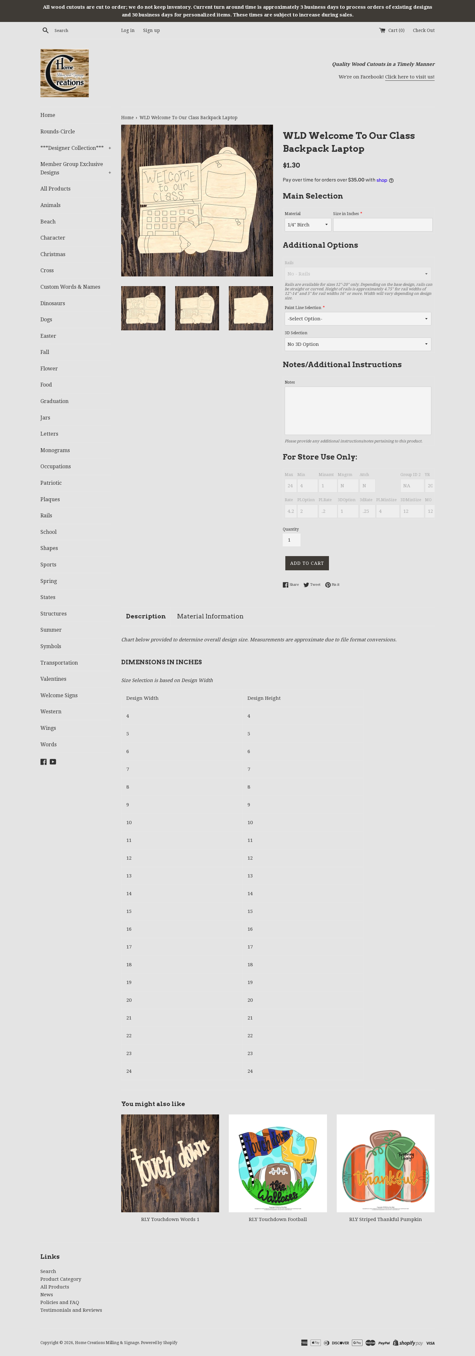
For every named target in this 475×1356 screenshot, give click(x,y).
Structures (53, 614)
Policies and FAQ (59, 1302)
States (47, 597)
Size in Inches (346, 214)
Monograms (55, 450)
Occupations (55, 466)
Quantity (291, 529)
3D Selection (296, 333)
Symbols (50, 646)
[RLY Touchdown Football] (278, 1163)
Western (50, 712)
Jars (45, 418)
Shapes (49, 548)
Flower (49, 369)
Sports (48, 565)
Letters (49, 434)
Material (293, 214)
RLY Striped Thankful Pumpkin (385, 1219)
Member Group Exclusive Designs (75, 168)
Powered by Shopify (159, 1342)
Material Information (210, 616)
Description (146, 616)
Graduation (54, 401)
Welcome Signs (59, 695)
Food (46, 385)
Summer (51, 630)
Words (48, 744)
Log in (128, 30)
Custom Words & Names (70, 287)
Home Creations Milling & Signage (107, 1342)
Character (52, 238)
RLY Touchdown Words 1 (170, 1219)
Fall (44, 352)
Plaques (50, 499)
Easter (48, 336)
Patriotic (51, 483)
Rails (46, 515)
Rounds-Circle (57, 132)
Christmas (52, 254)
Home (47, 115)
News (46, 1295)
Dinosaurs (52, 303)
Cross (47, 270)
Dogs (46, 319)
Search (48, 1271)
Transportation (59, 663)
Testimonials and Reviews (71, 1310)
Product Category (60, 1279)
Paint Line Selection (303, 307)
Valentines (53, 679)
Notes (290, 382)
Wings (48, 728)
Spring (48, 581)
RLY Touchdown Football (278, 1219)
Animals (50, 205)
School (48, 532)
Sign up (151, 30)
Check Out (424, 30)
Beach (48, 222)
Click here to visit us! (410, 77)
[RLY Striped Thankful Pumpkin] (386, 1163)
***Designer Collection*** (75, 148)
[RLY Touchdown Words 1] (170, 1163)
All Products (55, 189)
